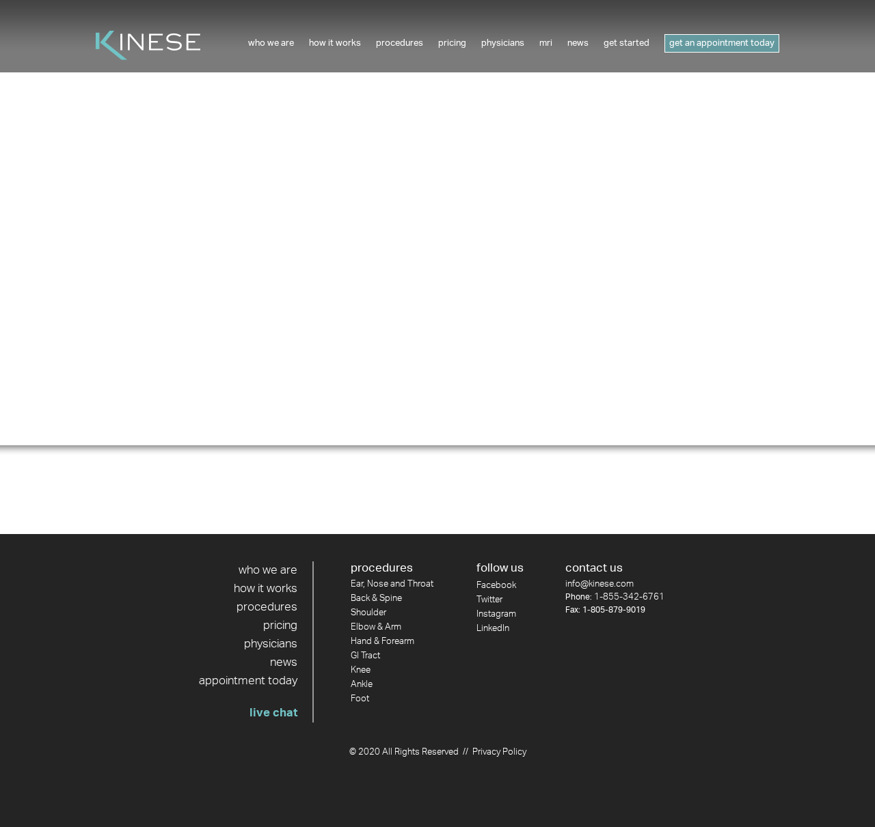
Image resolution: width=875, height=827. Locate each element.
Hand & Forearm (382, 641)
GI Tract (365, 655)
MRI (545, 43)
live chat (273, 712)
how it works (265, 588)
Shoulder (368, 612)
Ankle (362, 684)
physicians (270, 644)
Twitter (489, 599)
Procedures (399, 43)
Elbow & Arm (376, 627)
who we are (268, 570)
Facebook (496, 585)
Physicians (502, 43)
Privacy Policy (499, 752)
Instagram (496, 614)
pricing (280, 625)
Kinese (148, 45)
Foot (360, 699)
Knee (361, 670)
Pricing (452, 43)
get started (626, 43)
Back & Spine (376, 598)
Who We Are (271, 43)
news (578, 43)
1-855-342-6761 (629, 597)
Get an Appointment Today (722, 43)
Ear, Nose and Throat (392, 584)
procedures (267, 607)
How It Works (335, 43)
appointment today (248, 680)
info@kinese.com (599, 584)
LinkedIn (492, 628)
